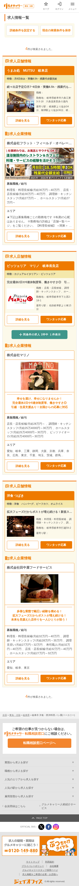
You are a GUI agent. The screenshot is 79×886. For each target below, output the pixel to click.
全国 (4, 715)
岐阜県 (26, 715)
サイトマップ (33, 862)
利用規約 (49, 862)
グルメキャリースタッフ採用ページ (40, 870)
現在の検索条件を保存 (56, 30)
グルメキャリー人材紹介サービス (59, 806)
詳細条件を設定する (22, 30)
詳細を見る (23, 120)
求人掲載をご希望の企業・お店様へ (40, 874)
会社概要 (54, 866)
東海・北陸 (14, 715)
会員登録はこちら (15, 806)
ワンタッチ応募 (56, 120)
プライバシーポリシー (33, 866)
